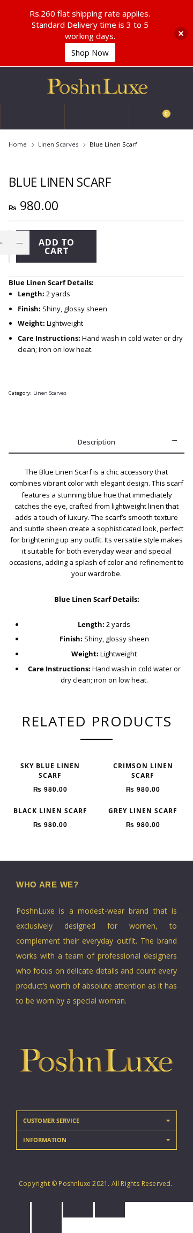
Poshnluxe (74, 1183)
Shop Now (90, 52)
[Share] (47, 1209)
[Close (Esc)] (15, 1209)
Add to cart (57, 246)
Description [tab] (96, 442)
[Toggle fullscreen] (78, 1209)
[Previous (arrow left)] (15, 1225)
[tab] (96, 1120)
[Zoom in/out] (110, 1209)
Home (18, 144)
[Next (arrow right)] (47, 1225)
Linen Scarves (58, 144)
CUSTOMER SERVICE (51, 1120)
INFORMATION (44, 1140)
